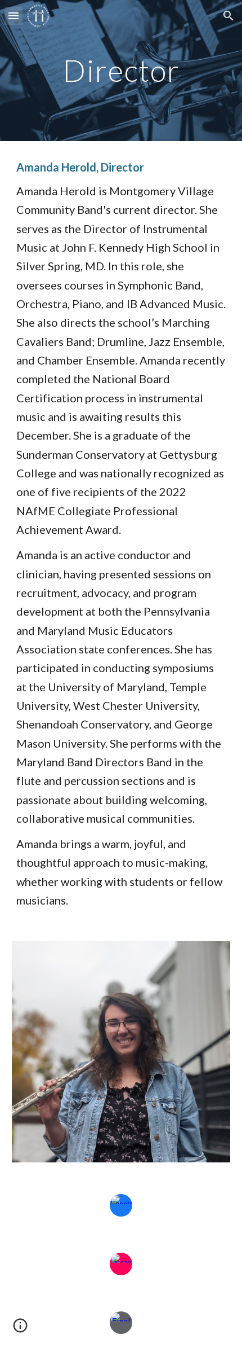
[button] (13, 15)
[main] (121, 70)
